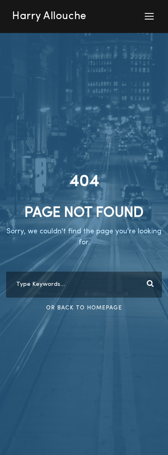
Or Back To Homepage (84, 308)
